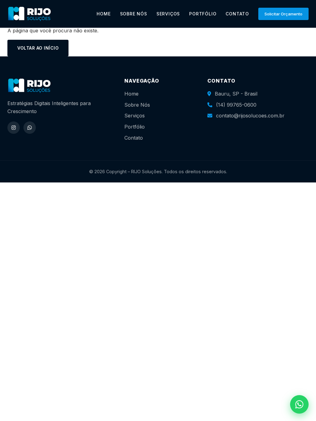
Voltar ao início (38, 48)
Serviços (134, 115)
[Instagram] (13, 127)
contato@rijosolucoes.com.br (250, 115)
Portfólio (134, 127)
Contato (133, 138)
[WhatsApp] (29, 127)
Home (131, 94)
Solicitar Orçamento (283, 13)
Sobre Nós (137, 105)
